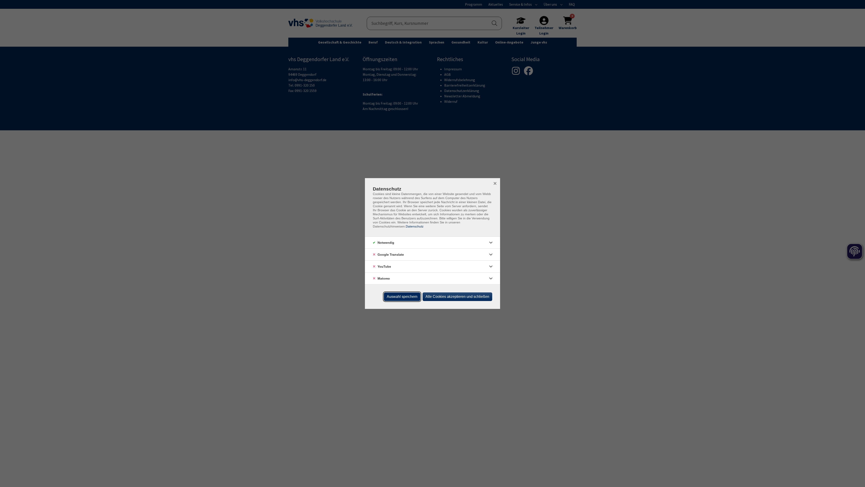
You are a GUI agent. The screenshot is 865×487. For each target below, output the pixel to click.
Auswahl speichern (402, 297)
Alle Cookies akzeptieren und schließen (457, 297)
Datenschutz (414, 226)
